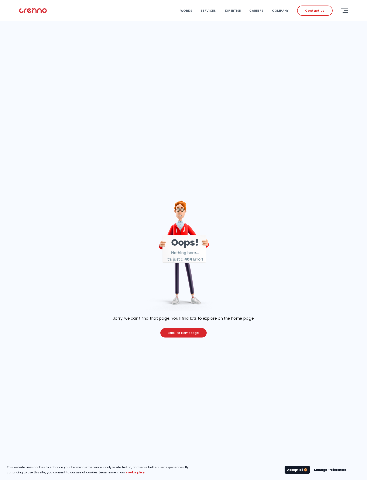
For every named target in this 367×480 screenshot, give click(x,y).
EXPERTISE (232, 11)
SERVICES (208, 11)
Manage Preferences (330, 470)
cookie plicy (135, 472)
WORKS (186, 11)
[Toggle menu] (344, 11)
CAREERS (256, 11)
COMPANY (280, 11)
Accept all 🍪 (297, 470)
